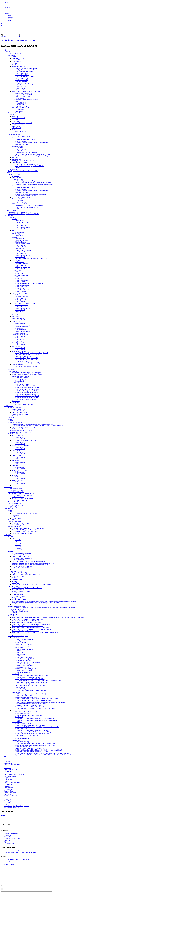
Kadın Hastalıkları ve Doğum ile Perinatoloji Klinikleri (31, 725)
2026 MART (15, 674)
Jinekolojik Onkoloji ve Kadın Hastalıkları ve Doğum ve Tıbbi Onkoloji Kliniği (38, 680)
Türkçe (6, 2)
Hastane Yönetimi (13, 63)
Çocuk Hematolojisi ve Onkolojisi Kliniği (27, 677)
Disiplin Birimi (8, 789)
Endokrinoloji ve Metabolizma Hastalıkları (24, 440)
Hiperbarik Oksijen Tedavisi (20, 334)
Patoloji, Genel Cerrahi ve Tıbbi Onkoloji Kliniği (29, 707)
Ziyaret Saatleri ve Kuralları (16, 490)
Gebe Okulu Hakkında (22, 384)
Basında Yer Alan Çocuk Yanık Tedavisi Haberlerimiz (27, 626)
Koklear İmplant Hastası (19, 429)
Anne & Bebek (12, 371)
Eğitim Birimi (19, 147)
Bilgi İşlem (7, 802)
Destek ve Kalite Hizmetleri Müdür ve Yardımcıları (26, 99)
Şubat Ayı (18, 541)
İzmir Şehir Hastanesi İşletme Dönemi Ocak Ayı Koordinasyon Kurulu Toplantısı (35, 603)
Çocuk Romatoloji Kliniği (23, 723)
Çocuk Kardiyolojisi (21, 286)
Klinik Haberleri (20, 341)
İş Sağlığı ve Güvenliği (11, 796)
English (6, 4)
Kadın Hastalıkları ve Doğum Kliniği (26, 697)
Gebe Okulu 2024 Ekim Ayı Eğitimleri (26, 394)
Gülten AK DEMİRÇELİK (20, 414)
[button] (7, 13)
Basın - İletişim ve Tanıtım (15, 113)
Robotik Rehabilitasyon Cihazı (21, 591)
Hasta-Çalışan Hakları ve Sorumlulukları (20, 495)
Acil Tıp (14, 219)
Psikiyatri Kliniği (20, 687)
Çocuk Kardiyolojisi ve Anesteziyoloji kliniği (28, 715)
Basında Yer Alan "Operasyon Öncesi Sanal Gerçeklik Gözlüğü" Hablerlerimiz (35, 632)
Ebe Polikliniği (16, 401)
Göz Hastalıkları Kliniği (22, 667)
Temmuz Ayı (19, 550)
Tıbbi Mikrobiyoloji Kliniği (23, 660)
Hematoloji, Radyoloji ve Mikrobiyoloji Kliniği (29, 705)
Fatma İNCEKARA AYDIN (23, 93)
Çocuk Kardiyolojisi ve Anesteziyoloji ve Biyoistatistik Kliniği (33, 700)
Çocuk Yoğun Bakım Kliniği (23, 657)
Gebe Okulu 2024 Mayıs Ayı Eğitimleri (26, 386)
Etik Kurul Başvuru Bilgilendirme (25, 139)
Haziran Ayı (18, 548)
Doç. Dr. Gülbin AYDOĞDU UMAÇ (26, 68)
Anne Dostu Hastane (21, 377)
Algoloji (14, 237)
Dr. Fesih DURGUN (21, 78)
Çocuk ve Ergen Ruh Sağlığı (20, 293)
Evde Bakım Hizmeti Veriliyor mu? (22, 533)
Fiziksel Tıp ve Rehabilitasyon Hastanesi (20, 212)
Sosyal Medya (12, 520)
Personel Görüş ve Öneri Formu (21, 525)
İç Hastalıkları (16, 465)
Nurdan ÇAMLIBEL (21, 104)
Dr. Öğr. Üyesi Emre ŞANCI (23, 83)
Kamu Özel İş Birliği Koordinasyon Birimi (16, 806)
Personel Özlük (8, 791)
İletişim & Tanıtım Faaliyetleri (16, 609)
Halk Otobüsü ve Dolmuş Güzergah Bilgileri (25, 513)
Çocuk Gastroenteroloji (22, 646)
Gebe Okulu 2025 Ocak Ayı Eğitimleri (26, 399)
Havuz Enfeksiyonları (18, 576)
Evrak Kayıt (8, 801)
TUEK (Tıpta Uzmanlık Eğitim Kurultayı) (24, 161)
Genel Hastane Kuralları (15, 488)
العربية (6, 5)
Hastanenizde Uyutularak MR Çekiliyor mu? (25, 531)
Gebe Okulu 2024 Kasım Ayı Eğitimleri (27, 396)
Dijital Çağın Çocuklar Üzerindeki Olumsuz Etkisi (26, 574)
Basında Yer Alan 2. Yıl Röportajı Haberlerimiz (25, 621)
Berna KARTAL (17, 416)
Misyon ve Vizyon (17, 60)
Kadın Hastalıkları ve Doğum (20, 470)
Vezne (13, 129)
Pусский (7, 7)
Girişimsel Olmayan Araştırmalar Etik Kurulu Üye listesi (31, 142)
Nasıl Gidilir (19, 328)
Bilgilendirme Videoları (15, 571)
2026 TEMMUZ (17, 740)
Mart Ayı (18, 543)
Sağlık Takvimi (12, 614)
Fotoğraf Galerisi (13, 586)
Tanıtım (14, 56)
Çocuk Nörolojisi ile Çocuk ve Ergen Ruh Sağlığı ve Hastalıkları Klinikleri (37, 727)
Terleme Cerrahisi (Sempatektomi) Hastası (24, 427)
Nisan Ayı (18, 545)
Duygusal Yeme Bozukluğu (20, 573)
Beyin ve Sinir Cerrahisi (19, 260)
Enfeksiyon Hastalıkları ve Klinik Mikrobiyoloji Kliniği (31, 675)
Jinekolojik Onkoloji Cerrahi (23, 641)
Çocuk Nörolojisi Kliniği (22, 664)
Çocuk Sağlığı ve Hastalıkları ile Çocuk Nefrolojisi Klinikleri (33, 733)
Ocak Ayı (18, 540)
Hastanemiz (11, 55)
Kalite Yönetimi (12, 169)
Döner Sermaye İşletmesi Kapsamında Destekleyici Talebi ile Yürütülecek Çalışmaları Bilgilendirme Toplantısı (44, 601)
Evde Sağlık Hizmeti (18, 364)
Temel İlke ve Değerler (18, 58)
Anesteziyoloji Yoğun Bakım (23, 250)
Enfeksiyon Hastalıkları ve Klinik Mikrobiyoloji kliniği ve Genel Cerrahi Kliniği (38, 750)
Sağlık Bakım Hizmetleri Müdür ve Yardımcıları (26, 91)
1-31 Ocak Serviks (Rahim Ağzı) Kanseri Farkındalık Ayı (28, 561)
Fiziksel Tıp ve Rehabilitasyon (21, 445)
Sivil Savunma (8, 787)
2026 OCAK (15, 637)
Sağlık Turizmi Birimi (14, 407)
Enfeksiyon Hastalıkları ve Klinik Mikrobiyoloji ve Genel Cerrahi (34, 718)
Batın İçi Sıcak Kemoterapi (20, 599)
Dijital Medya (8, 535)
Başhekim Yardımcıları (18, 66)
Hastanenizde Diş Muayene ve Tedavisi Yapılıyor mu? (27, 530)
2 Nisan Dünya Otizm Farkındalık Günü (23, 556)
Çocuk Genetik (19, 288)
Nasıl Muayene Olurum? (15, 503)
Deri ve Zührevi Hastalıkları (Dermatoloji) (24, 303)
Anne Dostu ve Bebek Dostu (20, 376)
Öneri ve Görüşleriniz (14, 521)
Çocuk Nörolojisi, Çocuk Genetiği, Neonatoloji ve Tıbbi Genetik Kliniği (36, 698)
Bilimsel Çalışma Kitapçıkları (16, 606)
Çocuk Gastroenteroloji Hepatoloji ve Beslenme (29, 283)
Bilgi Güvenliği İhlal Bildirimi (17, 507)
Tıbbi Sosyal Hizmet (18, 124)
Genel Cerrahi (16, 450)
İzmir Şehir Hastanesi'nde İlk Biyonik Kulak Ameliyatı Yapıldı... (30, 564)
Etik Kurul (15, 138)
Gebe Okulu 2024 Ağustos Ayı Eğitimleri (27, 391)
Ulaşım (10, 511)
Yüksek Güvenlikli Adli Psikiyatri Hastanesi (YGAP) (23, 214)
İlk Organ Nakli (16, 598)
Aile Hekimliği (16, 234)
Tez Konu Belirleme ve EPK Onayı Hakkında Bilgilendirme (33, 154)
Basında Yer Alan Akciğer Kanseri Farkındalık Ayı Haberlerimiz (30, 627)
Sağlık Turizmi (8, 406)
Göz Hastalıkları (16, 460)
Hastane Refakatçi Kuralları (16, 492)
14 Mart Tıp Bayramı (18, 559)
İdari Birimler (12, 114)
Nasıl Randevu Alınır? (14, 502)
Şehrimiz (10, 420)
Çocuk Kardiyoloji (20, 642)
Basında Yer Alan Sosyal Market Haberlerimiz (25, 631)
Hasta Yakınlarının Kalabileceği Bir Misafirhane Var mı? (28, 528)
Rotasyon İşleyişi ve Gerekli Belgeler (26, 152)
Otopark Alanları (17, 518)
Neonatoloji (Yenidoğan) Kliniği (24, 665)
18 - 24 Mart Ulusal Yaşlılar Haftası (22, 558)
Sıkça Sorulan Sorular (21, 224)
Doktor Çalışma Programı (22, 227)
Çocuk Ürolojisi (20, 273)
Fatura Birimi (8, 799)
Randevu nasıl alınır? (21, 361)
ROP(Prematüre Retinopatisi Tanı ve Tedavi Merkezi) (27, 374)
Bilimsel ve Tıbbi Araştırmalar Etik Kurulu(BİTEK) (30, 194)
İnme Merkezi (16, 346)
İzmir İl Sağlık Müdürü (14, 53)
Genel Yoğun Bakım (21, 728)
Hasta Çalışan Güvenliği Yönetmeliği (22, 498)
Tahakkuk (7, 786)
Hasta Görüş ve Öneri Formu (20, 523)
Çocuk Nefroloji (20, 654)
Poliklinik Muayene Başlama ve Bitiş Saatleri (21, 493)
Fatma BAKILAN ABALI (23, 96)
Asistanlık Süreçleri (17, 151)
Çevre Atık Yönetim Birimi (12, 807)
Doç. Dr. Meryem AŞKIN (19, 412)
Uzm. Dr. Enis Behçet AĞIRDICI (25, 76)
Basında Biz (11, 616)
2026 (13, 538)
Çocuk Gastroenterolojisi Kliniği (24, 659)
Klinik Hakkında (20, 229)
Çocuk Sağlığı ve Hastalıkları (20, 275)
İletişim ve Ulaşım (9, 508)
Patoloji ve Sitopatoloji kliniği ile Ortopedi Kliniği (29, 748)
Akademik (7, 172)
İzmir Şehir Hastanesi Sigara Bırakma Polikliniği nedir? (31, 353)
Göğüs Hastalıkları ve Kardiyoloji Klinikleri (28, 735)
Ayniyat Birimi (8, 784)
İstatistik (6, 797)
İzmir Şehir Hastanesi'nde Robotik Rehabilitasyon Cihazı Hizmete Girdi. (33, 563)
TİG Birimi (15, 119)
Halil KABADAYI (21, 106)
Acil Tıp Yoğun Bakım (22, 222)
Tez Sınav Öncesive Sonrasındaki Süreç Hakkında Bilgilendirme (34, 156)
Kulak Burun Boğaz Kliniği (23, 695)
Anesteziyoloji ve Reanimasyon (21, 247)
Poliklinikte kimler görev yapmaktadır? (26, 358)
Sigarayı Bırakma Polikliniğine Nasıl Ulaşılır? (28, 363)
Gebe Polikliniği (16, 402)
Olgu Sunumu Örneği (21, 144)
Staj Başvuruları (16, 159)
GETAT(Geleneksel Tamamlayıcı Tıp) (23, 325)
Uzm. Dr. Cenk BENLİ (22, 75)
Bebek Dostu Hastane (21, 379)
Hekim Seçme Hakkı (18, 497)
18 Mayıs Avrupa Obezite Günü (21, 555)
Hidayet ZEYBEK (20, 86)
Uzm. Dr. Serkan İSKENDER (24, 71)
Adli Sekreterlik (16, 128)
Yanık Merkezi (16, 316)
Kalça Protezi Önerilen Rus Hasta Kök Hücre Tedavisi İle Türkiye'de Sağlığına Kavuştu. (38, 425)
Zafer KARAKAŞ (20, 109)
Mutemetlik (7, 794)
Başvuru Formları (20, 141)
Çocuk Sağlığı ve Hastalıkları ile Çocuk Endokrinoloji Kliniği (33, 732)
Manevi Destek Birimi (18, 118)
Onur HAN (18, 101)
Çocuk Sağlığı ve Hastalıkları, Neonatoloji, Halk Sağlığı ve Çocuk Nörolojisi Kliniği (40, 702)
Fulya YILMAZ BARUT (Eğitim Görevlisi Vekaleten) (31, 258)
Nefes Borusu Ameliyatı (19, 596)
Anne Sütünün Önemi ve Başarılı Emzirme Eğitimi (26, 373)
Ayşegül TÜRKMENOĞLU (23, 95)
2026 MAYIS (16, 710)
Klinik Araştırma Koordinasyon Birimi (26, 164)
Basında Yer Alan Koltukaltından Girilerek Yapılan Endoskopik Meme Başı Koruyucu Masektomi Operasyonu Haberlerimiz (48, 617)
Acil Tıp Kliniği (20, 737)
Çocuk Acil (18, 278)
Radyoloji (18, 650)
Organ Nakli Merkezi (18, 318)
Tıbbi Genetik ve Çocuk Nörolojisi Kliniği (27, 662)
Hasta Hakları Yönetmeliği (19, 500)
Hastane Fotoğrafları (18, 589)
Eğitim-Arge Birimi (17, 146)
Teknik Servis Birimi (10, 792)
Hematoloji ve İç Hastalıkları (23, 670)
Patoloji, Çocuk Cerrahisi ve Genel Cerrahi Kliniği (30, 679)
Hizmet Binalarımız (10, 210)
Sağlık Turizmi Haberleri (15, 422)
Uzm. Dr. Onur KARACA (23, 73)
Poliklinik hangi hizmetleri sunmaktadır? (27, 354)
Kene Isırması (16, 581)
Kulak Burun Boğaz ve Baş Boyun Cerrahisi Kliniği (30, 694)
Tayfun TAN (19, 111)
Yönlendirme (8, 487)
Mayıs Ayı (18, 546)
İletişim (17, 167)
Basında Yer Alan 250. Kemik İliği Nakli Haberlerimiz (27, 619)
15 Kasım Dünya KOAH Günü (21, 568)
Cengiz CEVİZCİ (20, 103)
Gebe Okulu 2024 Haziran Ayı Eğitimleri (27, 387)
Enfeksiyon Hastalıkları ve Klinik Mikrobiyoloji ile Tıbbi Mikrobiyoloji (36, 720)
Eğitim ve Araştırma (14, 134)
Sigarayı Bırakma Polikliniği (20, 351)
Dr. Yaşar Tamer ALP (21, 80)
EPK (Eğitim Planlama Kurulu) (21, 136)
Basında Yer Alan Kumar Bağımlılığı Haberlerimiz (26, 622)
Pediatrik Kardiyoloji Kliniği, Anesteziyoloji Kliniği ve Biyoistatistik (35, 745)
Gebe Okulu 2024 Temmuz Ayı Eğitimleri (27, 389)
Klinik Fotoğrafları (20, 339)
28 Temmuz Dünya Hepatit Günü (21, 553)
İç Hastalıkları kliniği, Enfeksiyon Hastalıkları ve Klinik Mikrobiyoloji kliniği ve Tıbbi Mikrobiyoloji (44, 755)
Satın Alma (15, 116)
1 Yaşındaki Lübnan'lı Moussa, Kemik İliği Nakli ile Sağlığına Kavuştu (32, 424)
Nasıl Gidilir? (16, 515)
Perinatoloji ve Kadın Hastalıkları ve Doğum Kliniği (30, 685)
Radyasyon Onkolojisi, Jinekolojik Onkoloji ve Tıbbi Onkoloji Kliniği (35, 708)
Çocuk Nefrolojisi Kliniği (22, 672)
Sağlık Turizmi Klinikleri (15, 434)
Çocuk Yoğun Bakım (21, 280)
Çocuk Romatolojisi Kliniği (23, 689)
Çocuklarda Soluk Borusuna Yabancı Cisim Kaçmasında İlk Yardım (31, 584)
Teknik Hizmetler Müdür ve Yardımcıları (23, 108)
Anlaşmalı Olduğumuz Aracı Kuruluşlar (19, 432)
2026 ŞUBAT (16, 655)
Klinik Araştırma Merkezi (19, 162)
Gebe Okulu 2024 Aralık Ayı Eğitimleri (26, 397)
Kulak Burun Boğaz (18, 480)
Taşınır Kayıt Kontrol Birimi (20, 131)
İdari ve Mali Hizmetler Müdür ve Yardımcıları (25, 85)
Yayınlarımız (15, 157)
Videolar (10, 551)
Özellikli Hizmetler (13, 315)
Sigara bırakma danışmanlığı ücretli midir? (27, 359)
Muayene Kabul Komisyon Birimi (22, 123)
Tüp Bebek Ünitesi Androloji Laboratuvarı (24, 366)
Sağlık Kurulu (16, 126)
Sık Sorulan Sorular (14, 526)
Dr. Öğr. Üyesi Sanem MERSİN (24, 70)
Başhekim (15, 65)
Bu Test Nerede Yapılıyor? (16, 505)
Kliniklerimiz (12, 217)
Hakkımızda (11, 417)
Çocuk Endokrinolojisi (22, 285)
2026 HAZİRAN (17, 722)
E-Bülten (10, 536)
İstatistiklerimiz (19, 381)
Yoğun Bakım (12, 369)
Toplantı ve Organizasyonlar (20, 611)
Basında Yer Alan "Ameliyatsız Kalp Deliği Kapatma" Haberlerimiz (31, 629)
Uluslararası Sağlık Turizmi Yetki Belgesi (20, 430)
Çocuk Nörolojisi (20, 281)
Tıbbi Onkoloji (19, 652)
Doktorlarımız (19, 220)
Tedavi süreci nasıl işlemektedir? (24, 356)
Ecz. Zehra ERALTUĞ (22, 81)
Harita (13, 516)
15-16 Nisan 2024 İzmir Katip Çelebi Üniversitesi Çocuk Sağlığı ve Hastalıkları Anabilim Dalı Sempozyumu (43, 607)
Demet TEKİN (19, 90)
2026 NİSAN (16, 692)
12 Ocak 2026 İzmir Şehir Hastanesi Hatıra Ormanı (27, 588)
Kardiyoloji (15, 475)
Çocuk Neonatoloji (21, 291)
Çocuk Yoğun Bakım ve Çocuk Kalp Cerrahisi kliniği (31, 682)
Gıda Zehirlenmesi (17, 579)
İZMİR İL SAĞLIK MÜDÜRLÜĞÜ (18, 40)
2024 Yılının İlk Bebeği (19, 594)
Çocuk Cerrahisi (16, 270)
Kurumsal (7, 51)
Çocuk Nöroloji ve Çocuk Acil (24, 649)
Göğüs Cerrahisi (16, 455)
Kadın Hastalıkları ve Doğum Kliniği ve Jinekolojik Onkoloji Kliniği (35, 743)
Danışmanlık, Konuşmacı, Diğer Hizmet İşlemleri (29, 166)
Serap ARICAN (20, 98)
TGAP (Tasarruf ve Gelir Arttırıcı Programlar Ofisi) (23, 171)
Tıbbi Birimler (8, 215)
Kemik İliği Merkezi (18, 343)
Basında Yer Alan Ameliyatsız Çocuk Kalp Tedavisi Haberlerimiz (31, 624)
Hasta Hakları (16, 121)
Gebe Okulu (15, 382)
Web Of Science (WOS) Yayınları (18, 636)
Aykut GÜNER (20, 88)
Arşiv (6, 804)
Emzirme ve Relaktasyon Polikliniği (22, 404)
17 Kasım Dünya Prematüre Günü (22, 566)
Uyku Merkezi (16, 321)
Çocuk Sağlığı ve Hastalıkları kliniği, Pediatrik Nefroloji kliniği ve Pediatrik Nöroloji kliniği (42, 753)
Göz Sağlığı (15, 583)
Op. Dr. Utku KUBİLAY (19, 411)
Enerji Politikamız (17, 61)
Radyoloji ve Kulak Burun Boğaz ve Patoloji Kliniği (30, 690)
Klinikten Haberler (20, 225)
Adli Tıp (14, 230)
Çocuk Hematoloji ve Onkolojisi (24, 290)
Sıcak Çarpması (16, 578)
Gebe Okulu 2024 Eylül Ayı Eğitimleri (26, 392)
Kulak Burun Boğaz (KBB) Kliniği (25, 669)
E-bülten (14, 612)
